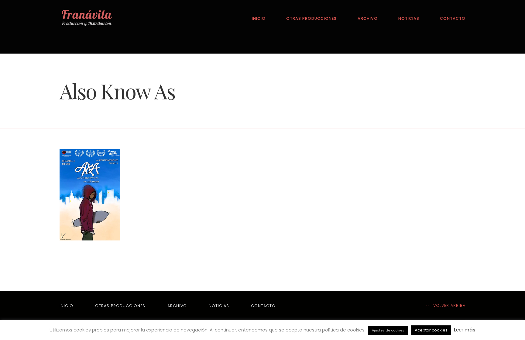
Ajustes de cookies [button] (388, 330)
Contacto (452, 18)
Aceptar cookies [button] (431, 330)
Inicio (259, 18)
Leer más (464, 330)
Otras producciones (311, 18)
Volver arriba (448, 305)
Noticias (408, 18)
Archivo (368, 18)
